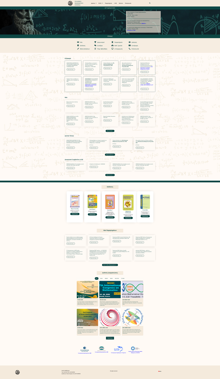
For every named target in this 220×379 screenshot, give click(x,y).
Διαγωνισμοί (100, 42)
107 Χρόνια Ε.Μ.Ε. (110, 8)
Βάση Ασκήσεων (85, 49)
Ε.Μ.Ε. (100, 3)
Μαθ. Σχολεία (118, 45)
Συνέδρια (100, 45)
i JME (115, 3)
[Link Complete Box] (73, 68)
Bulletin (121, 3)
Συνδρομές (135, 45)
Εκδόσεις (82, 45)
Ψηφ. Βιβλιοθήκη (102, 49)
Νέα (81, 42)
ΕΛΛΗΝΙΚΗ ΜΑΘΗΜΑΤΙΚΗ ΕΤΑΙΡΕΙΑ (79, 3)
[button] (150, 3)
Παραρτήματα (108, 3)
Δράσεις (93, 3)
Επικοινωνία (128, 3)
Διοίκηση (134, 42)
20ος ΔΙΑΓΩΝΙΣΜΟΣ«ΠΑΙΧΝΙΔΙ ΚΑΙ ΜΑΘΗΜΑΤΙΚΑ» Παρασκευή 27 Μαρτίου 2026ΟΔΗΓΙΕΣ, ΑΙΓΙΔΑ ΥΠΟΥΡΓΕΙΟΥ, (138, 22)
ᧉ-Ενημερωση (118, 49)
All (97, 278)
